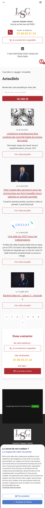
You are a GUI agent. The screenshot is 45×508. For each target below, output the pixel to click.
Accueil (17, 72)
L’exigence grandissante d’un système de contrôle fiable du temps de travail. (22, 137)
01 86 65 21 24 (26, 33)
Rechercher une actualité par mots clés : (19, 87)
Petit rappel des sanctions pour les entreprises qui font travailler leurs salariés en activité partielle (22, 193)
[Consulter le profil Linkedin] (22, 48)
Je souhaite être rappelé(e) (22, 40)
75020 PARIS (22, 55)
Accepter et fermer (23, 502)
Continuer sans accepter (11, 487)
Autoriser (35, 406)
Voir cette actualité (22, 154)
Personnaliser (23, 496)
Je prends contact (22, 371)
